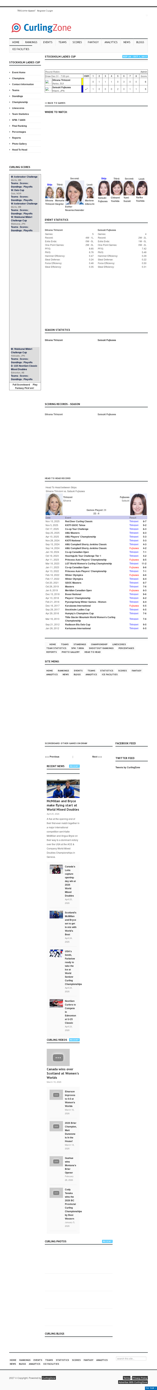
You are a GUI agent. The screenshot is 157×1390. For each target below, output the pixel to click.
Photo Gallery (19, 143)
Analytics (111, 42)
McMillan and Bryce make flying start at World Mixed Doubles (63, 805)
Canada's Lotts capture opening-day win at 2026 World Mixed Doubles (70, 881)
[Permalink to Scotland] (56, 914)
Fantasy (93, 42)
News (126, 42)
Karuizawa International (78, 605)
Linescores (18, 108)
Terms (126, 1377)
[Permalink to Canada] (56, 869)
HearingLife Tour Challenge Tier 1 (83, 555)
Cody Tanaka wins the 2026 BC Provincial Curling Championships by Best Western (73, 1204)
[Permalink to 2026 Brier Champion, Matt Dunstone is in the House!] (56, 1126)
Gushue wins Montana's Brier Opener (70, 1165)
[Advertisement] (25, 289)
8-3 (144, 529)
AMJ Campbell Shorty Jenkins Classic (86, 544)
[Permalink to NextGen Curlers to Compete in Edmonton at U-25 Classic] (56, 1003)
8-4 (144, 579)
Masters (69, 586)
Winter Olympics (74, 575)
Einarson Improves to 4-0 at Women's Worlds (70, 1099)
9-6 (144, 594)
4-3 (144, 544)
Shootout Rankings (101, 648)
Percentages (19, 131)
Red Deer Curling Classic (79, 521)
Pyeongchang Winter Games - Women (85, 602)
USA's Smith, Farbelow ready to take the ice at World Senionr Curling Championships (73, 967)
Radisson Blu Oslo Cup (77, 624)
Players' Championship (77, 598)
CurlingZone (48, 1377)
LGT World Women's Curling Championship (88, 563)
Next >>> (97, 756)
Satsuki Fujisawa (61, 87)
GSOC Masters (73, 582)
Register (41, 10)
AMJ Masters (72, 532)
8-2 (144, 598)
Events (47, 42)
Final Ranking (19, 126)
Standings (17, 96)
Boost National (73, 594)
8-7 (144, 521)
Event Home (18, 72)
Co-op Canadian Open (77, 552)
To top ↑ (151, 1388)
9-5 (144, 624)
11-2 (144, 563)
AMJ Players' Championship (80, 536)
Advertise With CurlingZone (133, 1382)
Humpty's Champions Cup (79, 613)
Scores (77, 42)
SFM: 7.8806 (18, 120)
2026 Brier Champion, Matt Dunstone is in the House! (71, 1132)
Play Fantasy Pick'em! (26, 386)
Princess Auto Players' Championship (85, 559)
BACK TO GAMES (56, 102)
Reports (16, 137)
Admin (144, 71)
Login (50, 10)
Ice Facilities (20, 49)
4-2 (144, 548)
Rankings (31, 42)
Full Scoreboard (21, 384)
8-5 (144, 559)
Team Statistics (20, 114)
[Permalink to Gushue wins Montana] (56, 1161)
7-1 (144, 552)
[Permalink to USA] (56, 953)
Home (15, 42)
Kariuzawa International (78, 628)
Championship (20, 102)
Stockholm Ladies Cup (77, 609)
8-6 (144, 567)
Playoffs (28, 186)
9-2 (144, 525)
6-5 (144, 605)
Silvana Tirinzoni (61, 80)
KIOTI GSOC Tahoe (75, 525)
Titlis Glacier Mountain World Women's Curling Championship (90, 618)
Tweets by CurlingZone (127, 767)
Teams (62, 42)
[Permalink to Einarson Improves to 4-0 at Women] (56, 1094)
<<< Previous (52, 756)
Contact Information (23, 84)
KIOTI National (73, 540)
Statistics (106, 670)
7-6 (144, 586)
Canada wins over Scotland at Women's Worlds (63, 1073)
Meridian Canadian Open (78, 590)
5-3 (144, 536)
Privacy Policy (140, 1377)
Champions (18, 78)
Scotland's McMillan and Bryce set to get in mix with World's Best (70, 923)
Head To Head (19, 149)
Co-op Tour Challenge (76, 529)
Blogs (140, 42)
